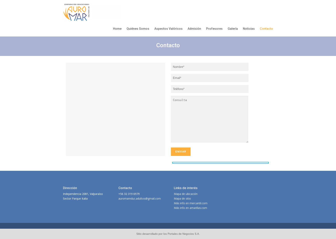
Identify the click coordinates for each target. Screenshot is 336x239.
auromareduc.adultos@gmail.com (139, 198)
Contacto (266, 29)
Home (117, 29)
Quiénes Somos (138, 29)
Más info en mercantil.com (190, 203)
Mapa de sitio (182, 198)
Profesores (214, 29)
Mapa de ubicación (186, 194)
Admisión (194, 29)
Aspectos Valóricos (168, 29)
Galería (233, 29)
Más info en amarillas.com (190, 208)
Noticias (249, 29)
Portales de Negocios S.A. (184, 233)
